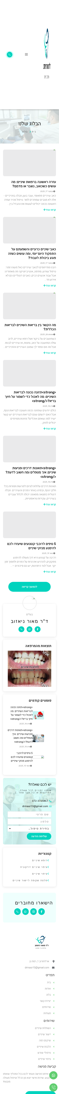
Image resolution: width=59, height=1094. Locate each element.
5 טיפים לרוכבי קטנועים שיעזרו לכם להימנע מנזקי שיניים (31, 546)
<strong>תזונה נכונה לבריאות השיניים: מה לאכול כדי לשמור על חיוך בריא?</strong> (30, 396)
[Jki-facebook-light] (37, 629)
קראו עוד (51, 210)
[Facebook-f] (41, 911)
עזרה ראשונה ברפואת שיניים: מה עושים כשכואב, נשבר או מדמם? (33, 184)
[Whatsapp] (29, 629)
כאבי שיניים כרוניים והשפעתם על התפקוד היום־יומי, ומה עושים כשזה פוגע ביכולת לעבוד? (32, 253)
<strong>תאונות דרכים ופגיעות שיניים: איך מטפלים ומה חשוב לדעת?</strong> (30, 472)
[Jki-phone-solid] (21, 629)
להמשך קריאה (29, 587)
